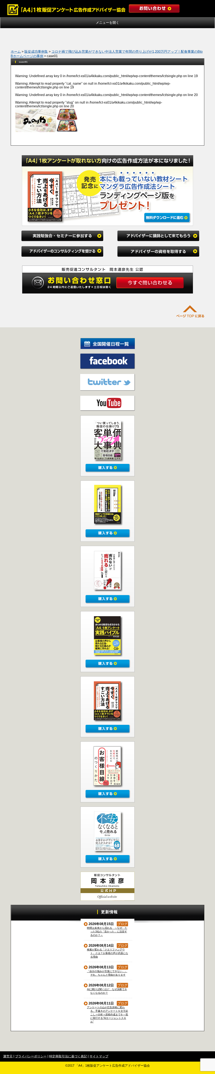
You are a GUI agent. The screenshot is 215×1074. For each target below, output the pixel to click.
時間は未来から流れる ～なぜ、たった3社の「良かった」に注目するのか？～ (107, 932)
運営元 (8, 1056)
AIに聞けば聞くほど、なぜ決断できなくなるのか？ (107, 991)
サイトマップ (98, 1056)
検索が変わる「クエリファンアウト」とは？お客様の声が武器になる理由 (107, 953)
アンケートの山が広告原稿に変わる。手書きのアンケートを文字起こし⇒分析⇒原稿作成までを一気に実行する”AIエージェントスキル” (107, 1014)
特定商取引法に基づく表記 (68, 1056)
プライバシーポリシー (31, 1056)
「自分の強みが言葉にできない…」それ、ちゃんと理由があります (107, 973)
